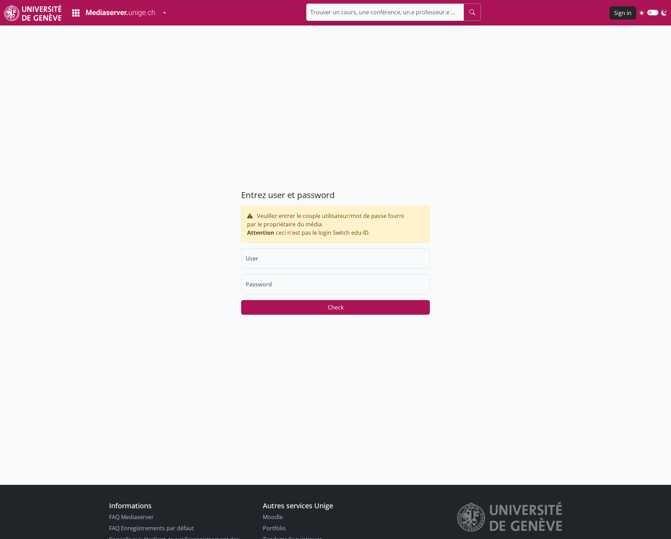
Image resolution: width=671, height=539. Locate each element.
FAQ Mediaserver (131, 517)
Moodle (273, 517)
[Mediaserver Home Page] (113, 13)
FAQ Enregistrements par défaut (151, 528)
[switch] (652, 12)
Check (336, 307)
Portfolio (274, 528)
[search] (472, 12)
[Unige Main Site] (33, 13)
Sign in (623, 13)
